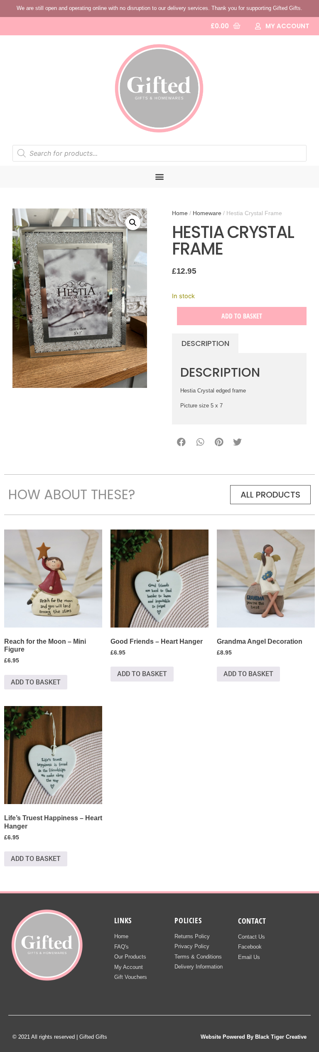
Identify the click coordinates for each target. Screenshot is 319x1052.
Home (180, 213)
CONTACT (252, 921)
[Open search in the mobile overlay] (159, 153)
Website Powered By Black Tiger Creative (254, 1037)
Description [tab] (205, 343)
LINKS (123, 920)
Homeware (207, 213)
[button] (160, 177)
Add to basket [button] (36, 682)
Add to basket (241, 316)
